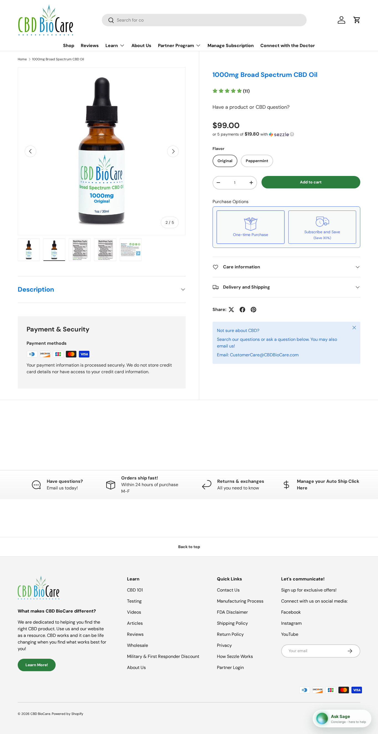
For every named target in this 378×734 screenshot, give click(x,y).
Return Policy (230, 634)
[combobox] (204, 20)
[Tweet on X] (231, 309)
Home (22, 59)
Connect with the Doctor (287, 45)
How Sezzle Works (235, 656)
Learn (111, 45)
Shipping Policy (232, 623)
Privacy (224, 645)
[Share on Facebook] (242, 309)
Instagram (291, 623)
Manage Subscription (231, 45)
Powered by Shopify (67, 714)
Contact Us (228, 590)
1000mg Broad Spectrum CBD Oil (58, 59)
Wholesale (137, 645)
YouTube (289, 634)
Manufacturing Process (240, 601)
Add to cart (311, 182)
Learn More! (36, 664)
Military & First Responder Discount (163, 656)
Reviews (90, 45)
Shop (68, 45)
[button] (357, 20)
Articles (135, 623)
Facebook (291, 612)
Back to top (189, 546)
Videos (134, 612)
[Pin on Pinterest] (253, 309)
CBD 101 (135, 590)
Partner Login (230, 667)
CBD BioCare (40, 714)
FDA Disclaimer (232, 612)
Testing (134, 601)
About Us (141, 45)
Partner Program (176, 45)
